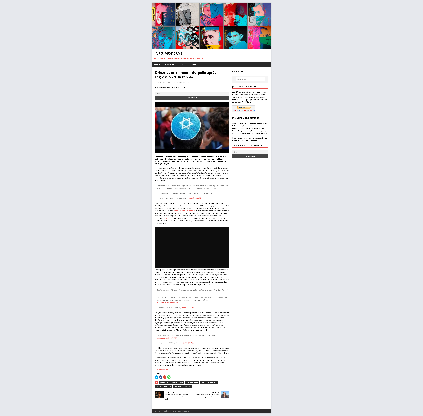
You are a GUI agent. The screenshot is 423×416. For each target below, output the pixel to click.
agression (164, 382)
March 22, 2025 (188, 307)
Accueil (157, 64)
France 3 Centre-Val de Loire (184, 211)
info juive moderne (209, 382)
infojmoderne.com (163, 387)
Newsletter (197, 64)
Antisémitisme (180, 82)
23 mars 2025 (162, 82)
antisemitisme (177, 382)
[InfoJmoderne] (211, 47)
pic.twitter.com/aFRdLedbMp (167, 303)
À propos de (170, 64)
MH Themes (185, 411)
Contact (184, 64)
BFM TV (169, 218)
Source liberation (161, 370)
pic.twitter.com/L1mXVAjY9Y (167, 338)
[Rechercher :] (250, 79)
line (170, 82)
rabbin (187, 387)
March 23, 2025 (195, 198)
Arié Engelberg (192, 382)
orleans (178, 387)
